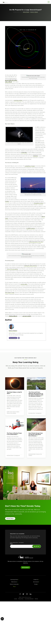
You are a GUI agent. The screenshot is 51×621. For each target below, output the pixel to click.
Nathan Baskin (26, 12)
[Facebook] (20, 594)
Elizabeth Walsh (33, 454)
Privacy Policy (20, 598)
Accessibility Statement (29, 598)
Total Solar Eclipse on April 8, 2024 (14, 392)
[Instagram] (27, 594)
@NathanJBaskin (13, 316)
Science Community (14, 584)
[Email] (19, 338)
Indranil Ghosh (11, 455)
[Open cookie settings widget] (2, 618)
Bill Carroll (10, 411)
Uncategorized (38, 413)
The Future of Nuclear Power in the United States (14, 433)
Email (11, 543)
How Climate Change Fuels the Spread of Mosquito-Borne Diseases (36, 434)
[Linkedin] (30, 594)
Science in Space (34, 12)
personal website (27, 316)
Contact (15, 598)
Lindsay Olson (32, 413)
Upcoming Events (14, 579)
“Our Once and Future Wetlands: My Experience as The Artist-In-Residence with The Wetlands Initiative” (36, 394)
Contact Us (36, 579)
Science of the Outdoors (11, 413)
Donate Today (10, 518)
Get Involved (25, 567)
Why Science (14, 582)
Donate (35, 584)
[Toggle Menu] (48, 2)
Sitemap (36, 598)
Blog (14, 586)
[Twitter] (23, 594)
